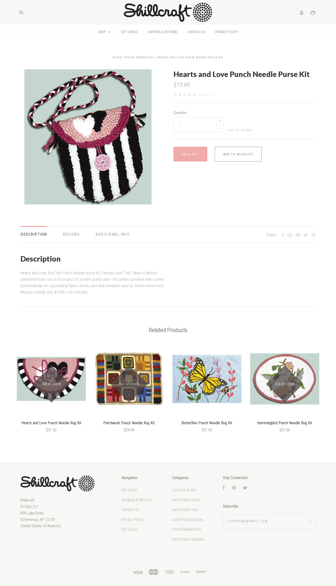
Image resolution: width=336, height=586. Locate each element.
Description (33, 234)
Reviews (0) (206, 94)
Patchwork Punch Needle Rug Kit (129, 423)
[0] (313, 12)
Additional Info (112, 234)
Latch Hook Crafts (186, 500)
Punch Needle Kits (186, 529)
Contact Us (130, 509)
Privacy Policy (132, 519)
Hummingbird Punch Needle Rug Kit (284, 423)
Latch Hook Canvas (187, 519)
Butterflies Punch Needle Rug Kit (207, 423)
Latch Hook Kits (184, 490)
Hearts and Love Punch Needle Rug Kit (51, 423)
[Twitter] (245, 488)
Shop (102, 32)
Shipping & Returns (137, 500)
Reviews (71, 234)
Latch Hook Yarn (185, 509)
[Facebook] (224, 488)
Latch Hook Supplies (188, 539)
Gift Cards (129, 490)
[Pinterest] (234, 488)
